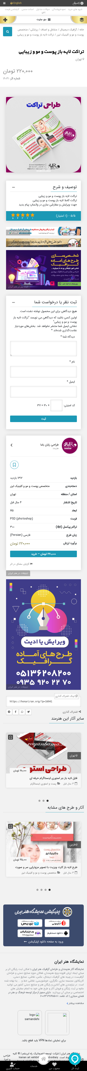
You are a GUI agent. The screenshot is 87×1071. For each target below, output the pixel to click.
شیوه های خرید (75, 9)
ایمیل (71, 382)
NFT (44, 13)
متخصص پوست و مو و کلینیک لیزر (30, 486)
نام (72, 362)
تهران (78, 59)
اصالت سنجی (28, 9)
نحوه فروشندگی (59, 9)
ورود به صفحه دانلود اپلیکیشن (45, 942)
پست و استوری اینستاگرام (43, 784)
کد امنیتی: (69, 405)
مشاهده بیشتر (76, 1003)
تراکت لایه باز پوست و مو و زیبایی (51, 51)
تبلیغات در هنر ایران (18, 573)
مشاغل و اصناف (48, 30)
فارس (72, 844)
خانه (82, 30)
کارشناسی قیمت (12, 9)
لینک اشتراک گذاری (65, 696)
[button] (43, 188)
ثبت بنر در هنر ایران (18, 232)
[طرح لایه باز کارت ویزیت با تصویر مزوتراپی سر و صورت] (43, 843)
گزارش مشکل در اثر (20, 564)
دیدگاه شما (67, 337)
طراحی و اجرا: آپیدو (6, 1059)
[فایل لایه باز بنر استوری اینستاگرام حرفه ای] (43, 754)
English (17, 3)
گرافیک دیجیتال (68, 30)
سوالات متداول (43, 9)
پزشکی (34, 30)
